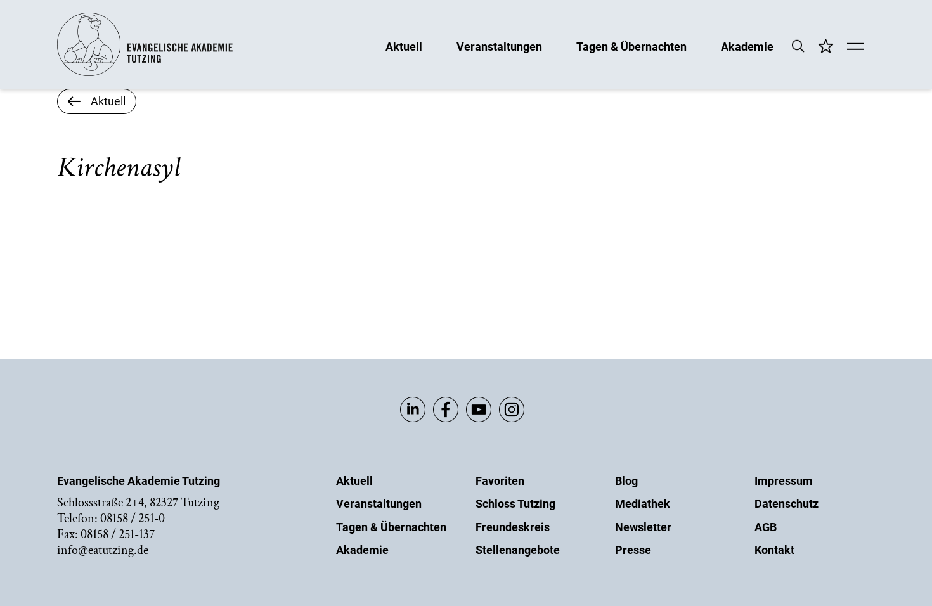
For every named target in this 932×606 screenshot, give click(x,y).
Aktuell (403, 46)
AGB (765, 527)
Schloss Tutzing (515, 503)
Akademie (747, 46)
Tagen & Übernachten (631, 46)
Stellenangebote (518, 550)
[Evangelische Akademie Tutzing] (145, 73)
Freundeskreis (513, 527)
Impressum (783, 480)
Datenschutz (786, 503)
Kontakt (774, 550)
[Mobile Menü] (855, 47)
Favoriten (500, 480)
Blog (626, 480)
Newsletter (643, 527)
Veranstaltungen (499, 46)
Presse (633, 550)
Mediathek (642, 503)
